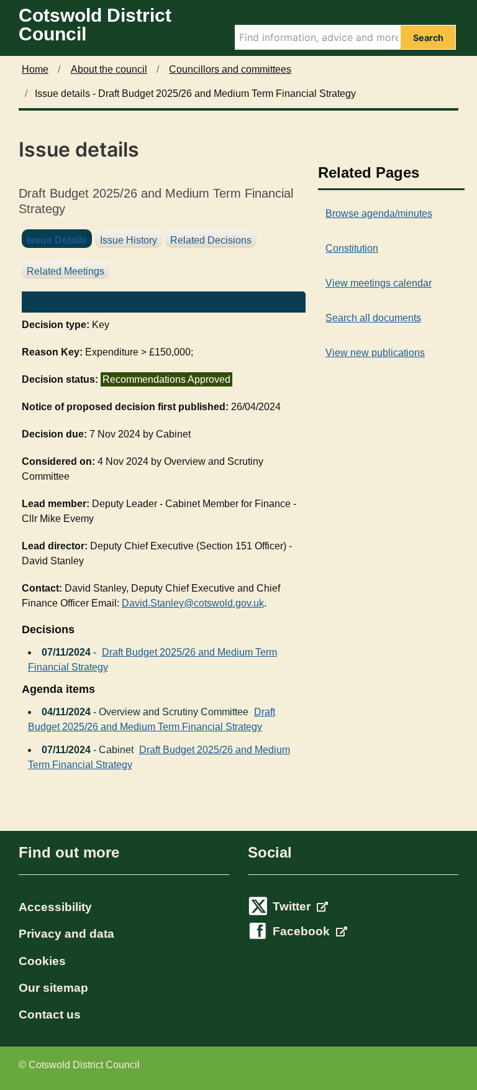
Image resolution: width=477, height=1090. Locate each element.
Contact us (50, 1014)
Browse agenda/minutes (378, 213)
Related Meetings (65, 271)
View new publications (375, 352)
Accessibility (55, 907)
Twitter (293, 906)
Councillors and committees (230, 69)
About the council (109, 69)
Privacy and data (66, 933)
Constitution (351, 248)
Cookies (42, 961)
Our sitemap (53, 987)
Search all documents (373, 318)
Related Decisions (211, 240)
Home (35, 69)
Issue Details (57, 240)
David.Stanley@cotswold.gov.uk (193, 603)
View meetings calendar (378, 283)
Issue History (128, 240)
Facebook (303, 931)
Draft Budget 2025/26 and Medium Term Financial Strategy (152, 659)
